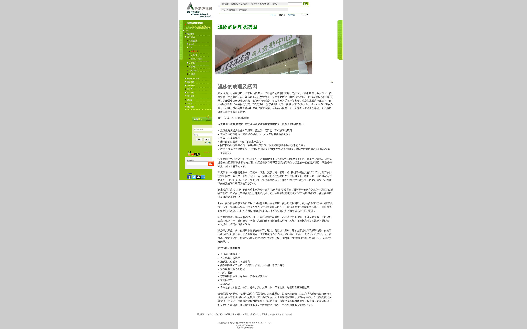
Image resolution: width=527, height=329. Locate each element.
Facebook (189, 177)
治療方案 (194, 55)
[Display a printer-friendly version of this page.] (332, 81)
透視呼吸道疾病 (193, 78)
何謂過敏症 (193, 40)
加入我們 (244, 3)
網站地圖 (289, 314)
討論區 (189, 99)
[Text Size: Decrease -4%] (305, 15)
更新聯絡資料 (265, 3)
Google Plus (198, 177)
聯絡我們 (190, 107)
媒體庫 (189, 103)
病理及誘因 (195, 51)
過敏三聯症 (193, 70)
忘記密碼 (208, 143)
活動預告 (234, 3)
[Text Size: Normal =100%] (307, 15)
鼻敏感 (191, 44)
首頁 (187, 30)
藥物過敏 (192, 66)
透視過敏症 (191, 37)
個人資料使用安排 (276, 314)
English (273, 15)
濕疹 (190, 47)
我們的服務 (191, 85)
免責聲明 (263, 314)
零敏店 (275, 3)
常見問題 (192, 74)
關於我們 (225, 3)
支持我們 (190, 92)
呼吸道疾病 (243, 9)
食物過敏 (192, 63)
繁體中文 (282, 15)
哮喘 (223, 9)
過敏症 (232, 9)
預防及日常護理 (196, 58)
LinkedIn (203, 177)
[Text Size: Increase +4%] (302, 15)
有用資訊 (190, 96)
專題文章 (253, 3)
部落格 (245, 314)
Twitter (194, 177)
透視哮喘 (190, 33)
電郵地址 (190, 160)
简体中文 (291, 15)
